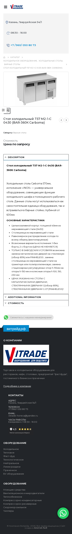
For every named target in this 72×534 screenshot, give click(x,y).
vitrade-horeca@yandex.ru (23, 415)
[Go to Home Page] (4, 57)
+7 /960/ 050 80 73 (23, 45)
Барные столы (19, 132)
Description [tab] (16, 157)
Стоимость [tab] (16, 303)
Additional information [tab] (24, 297)
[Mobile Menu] (5, 7)
